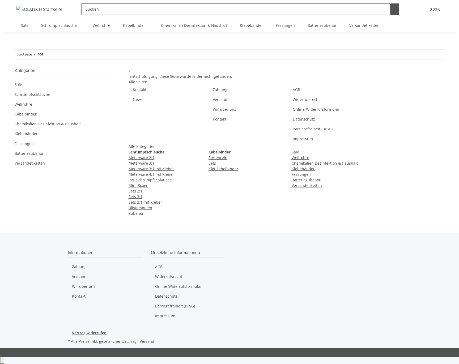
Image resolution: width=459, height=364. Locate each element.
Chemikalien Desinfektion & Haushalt (324, 163)
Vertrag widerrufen (89, 332)
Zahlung (220, 89)
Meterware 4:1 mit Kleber (151, 174)
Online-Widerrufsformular (316, 109)
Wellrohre (300, 157)
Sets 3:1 (135, 196)
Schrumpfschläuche (32, 94)
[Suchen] (394, 9)
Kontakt (139, 89)
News (138, 99)
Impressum (303, 138)
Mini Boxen (138, 185)
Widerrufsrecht (306, 99)
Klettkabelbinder (223, 168)
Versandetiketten (306, 185)
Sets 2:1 (135, 191)
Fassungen (301, 174)
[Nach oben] (2, 360)
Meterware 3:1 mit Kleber (151, 168)
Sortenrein (218, 157)
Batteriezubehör (306, 179)
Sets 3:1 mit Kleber (145, 202)
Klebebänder (303, 168)
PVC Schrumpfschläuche (150, 179)
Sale (295, 152)
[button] (411, 9)
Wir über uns (224, 109)
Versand (220, 99)
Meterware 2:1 (141, 157)
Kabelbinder (26, 114)
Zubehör (136, 213)
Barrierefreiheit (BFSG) (313, 128)
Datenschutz (304, 119)
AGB (296, 89)
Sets (212, 163)
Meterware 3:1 (141, 163)
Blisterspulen (140, 207)
